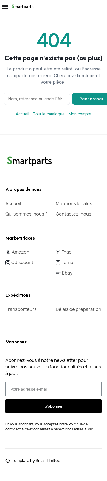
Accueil (22, 114)
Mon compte (80, 114)
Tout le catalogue (49, 114)
